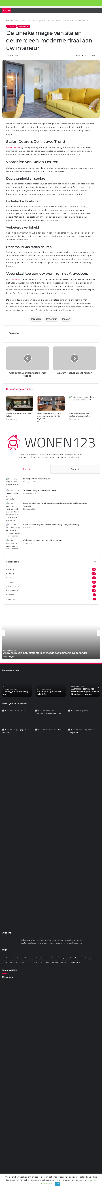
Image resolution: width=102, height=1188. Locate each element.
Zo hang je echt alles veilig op (36, 478)
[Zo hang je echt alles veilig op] (13, 482)
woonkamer (75, 962)
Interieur (11, 26)
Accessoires (13, 590)
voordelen (45, 962)
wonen (55, 962)
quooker (11, 599)
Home (11, 20)
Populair (75, 469)
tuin (5, 962)
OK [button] (58, 1184)
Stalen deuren (13, 147)
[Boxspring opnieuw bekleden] (18, 737)
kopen (63, 958)
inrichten (25, 958)
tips (86, 958)
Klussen (11, 582)
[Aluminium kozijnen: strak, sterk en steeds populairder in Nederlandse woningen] (13, 512)
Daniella (14, 333)
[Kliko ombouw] (18, 718)
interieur (52, 319)
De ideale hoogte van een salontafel (39, 490)
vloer (35, 962)
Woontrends (20, 20)
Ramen (11, 595)
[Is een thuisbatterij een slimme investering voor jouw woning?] (13, 530)
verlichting (26, 962)
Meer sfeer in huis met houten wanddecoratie (79, 414)
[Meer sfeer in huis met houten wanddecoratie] (82, 403)
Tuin (9, 578)
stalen (67, 319)
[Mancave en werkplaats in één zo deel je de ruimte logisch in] (51, 403)
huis (16, 958)
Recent (26, 469)
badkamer (7, 958)
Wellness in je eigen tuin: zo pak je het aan (42, 540)
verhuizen (14, 962)
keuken (45, 958)
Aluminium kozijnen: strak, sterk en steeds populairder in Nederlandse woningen (17, 691)
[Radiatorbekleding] (51, 737)
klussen (55, 958)
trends (94, 958)
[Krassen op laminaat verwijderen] (84, 827)
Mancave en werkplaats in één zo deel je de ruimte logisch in (49, 416)
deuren (37, 319)
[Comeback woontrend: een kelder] (19, 403)
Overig (11, 573)
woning (64, 962)
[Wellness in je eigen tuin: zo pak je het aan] (13, 544)
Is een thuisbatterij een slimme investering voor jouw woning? (51, 524)
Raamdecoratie (76, 958)
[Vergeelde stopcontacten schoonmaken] (51, 718)
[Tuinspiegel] (84, 718)
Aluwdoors (14, 279)
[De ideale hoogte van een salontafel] (13, 494)
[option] (51, 633)
